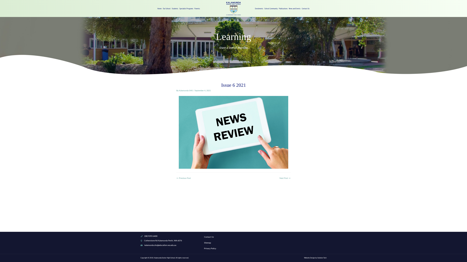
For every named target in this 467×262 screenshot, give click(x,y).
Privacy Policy (210, 249)
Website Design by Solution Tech (315, 258)
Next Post (284, 178)
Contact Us (209, 237)
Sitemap (207, 243)
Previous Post (184, 178)
